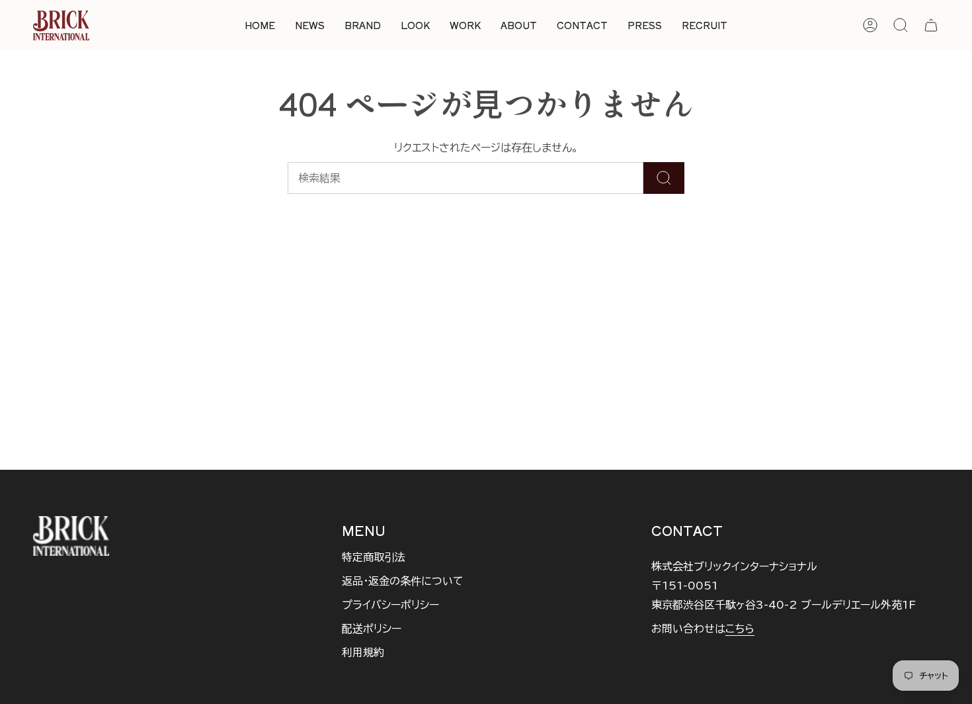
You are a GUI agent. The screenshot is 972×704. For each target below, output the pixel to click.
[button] (363, 25)
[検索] (663, 178)
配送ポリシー (371, 628)
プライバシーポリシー (390, 604)
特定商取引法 (373, 557)
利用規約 (363, 652)
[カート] (931, 25)
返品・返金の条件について (403, 581)
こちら (739, 628)
